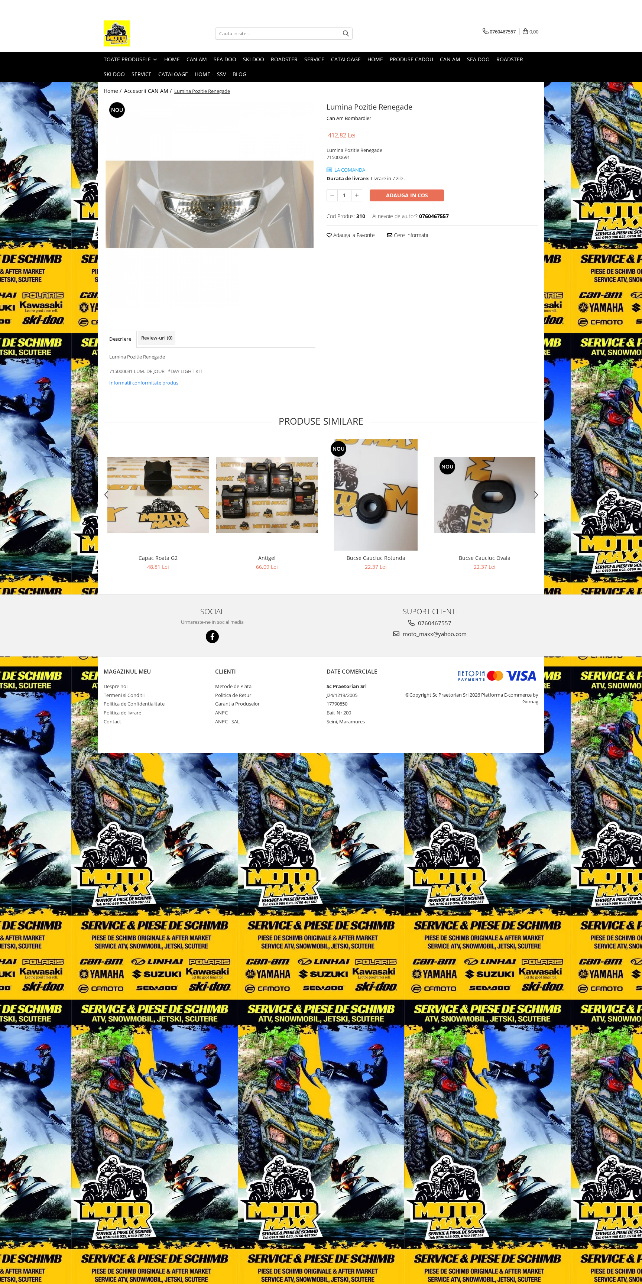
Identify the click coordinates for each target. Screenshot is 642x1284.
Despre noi (115, 686)
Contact (112, 721)
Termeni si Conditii (124, 695)
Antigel (267, 557)
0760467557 (433, 623)
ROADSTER (284, 59)
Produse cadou (411, 59)
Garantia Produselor (237, 703)
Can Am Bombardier (349, 118)
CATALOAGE (346, 59)
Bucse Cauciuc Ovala (484, 557)
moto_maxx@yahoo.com (434, 634)
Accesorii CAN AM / (148, 90)
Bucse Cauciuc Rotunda (376, 557)
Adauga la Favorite (353, 235)
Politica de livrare (122, 712)
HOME (202, 74)
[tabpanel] (209, 204)
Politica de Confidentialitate (134, 703)
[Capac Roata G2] (158, 495)
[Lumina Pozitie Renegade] (209, 204)
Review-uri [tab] (156, 337)
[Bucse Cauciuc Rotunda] (376, 495)
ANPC (221, 712)
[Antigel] (267, 495)
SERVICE (314, 59)
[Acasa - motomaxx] (141, 33)
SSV (221, 74)
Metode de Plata (233, 686)
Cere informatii (410, 235)
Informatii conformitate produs (143, 382)
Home (172, 59)
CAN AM (197, 59)
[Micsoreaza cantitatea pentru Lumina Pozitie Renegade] (332, 195)
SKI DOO (253, 59)
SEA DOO (225, 59)
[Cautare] (346, 33)
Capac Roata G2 (158, 557)
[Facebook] (212, 636)
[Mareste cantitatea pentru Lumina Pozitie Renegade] (356, 195)
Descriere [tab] (120, 338)
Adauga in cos (407, 195)
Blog (239, 74)
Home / (113, 90)
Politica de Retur (233, 695)
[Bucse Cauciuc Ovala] (484, 495)
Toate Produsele (128, 59)
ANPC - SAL (227, 721)
